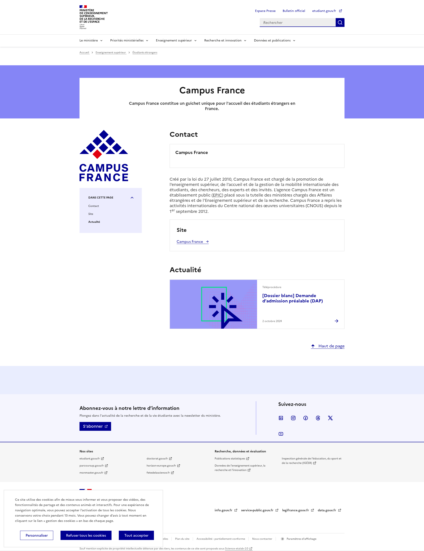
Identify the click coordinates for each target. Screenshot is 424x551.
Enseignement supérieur (174, 40)
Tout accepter (136, 535)
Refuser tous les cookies (86, 535)
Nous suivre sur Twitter (330, 418)
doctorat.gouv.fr (157, 459)
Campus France (190, 241)
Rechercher (340, 22)
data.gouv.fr (327, 510)
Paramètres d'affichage (301, 539)
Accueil (85, 52)
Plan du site (182, 539)
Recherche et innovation (223, 40)
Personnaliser (37, 535)
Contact (93, 206)
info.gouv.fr (224, 510)
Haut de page (330, 346)
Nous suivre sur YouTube (280, 433)
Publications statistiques (230, 459)
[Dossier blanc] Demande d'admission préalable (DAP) (292, 298)
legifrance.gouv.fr (296, 510)
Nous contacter (262, 539)
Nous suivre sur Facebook (305, 418)
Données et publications (272, 40)
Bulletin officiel (294, 11)
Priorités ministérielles (127, 40)
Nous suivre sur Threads (318, 418)
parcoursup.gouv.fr (92, 466)
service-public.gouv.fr (257, 510)
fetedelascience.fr (158, 473)
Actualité (94, 222)
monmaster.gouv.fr (91, 473)
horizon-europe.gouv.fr (161, 466)
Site (90, 214)
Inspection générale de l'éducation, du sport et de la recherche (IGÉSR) (311, 461)
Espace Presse (265, 11)
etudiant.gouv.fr (324, 11)
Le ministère (89, 40)
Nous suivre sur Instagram (293, 418)
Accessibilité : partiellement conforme (221, 539)
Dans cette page (100, 198)
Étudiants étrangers (144, 52)
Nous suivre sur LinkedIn (280, 418)
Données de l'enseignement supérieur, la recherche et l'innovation (240, 468)
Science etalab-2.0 (236, 549)
